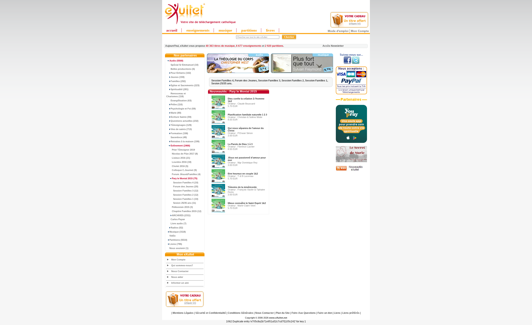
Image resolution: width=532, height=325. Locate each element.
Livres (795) (175, 244)
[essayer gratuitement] (349, 27)
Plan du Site (283, 313)
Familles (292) (178, 81)
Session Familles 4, (223, 80)
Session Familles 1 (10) (185, 199)
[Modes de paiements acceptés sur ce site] (351, 93)
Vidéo (172, 235)
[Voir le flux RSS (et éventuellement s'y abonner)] (351, 170)
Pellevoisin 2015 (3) (182, 207)
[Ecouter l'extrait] (238, 72)
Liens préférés (351, 313)
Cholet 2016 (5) (180, 166)
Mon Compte (360, 31)
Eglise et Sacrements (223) (185, 85)
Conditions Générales (240, 313)
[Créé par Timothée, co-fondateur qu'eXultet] (351, 142)
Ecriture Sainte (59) (181, 117)
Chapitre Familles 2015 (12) (186, 211)
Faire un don (325, 313)
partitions (249, 30)
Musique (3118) (177, 232)
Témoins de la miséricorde (242, 187)
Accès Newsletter (333, 45)
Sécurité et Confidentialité (210, 313)
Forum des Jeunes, (246, 80)
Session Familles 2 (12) (185, 195)
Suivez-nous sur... (351, 54)
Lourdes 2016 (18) (181, 162)
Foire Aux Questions (304, 313)
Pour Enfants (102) (181, 73)
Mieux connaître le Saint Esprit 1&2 (247, 203)
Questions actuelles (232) (184, 121)
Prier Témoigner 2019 (183, 149)
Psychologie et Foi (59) (183, 108)
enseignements (197, 30)
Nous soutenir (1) (178, 248)
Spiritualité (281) (179, 89)
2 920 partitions (274, 45)
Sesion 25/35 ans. (221, 83)
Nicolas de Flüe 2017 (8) (185, 153)
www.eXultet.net (278, 317)
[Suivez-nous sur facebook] (347, 63)
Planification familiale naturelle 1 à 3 (247, 114)
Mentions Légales (183, 313)
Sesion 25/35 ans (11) (184, 203)
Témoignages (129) (181, 125)
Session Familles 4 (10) (185, 182)
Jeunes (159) (178, 77)
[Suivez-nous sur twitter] (356, 63)
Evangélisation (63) (181, 100)
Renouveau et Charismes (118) (176, 95)
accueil (171, 30)
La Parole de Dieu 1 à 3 (240, 144)
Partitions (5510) (178, 240)
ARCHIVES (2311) (181, 215)
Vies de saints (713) (181, 129)
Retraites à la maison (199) (185, 141)
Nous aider (177, 277)
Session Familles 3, (270, 80)
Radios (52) (177, 227)
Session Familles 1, (316, 80)
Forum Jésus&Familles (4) (186, 174)
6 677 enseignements (248, 45)
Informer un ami (180, 283)
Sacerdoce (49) (179, 137)
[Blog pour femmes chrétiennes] (351, 161)
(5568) (176, 60)
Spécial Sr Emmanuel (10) (184, 65)
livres (270, 30)
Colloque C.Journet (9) (184, 170)
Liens (337, 313)
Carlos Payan (178, 219)
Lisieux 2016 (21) (181, 158)
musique (225, 30)
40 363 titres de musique (220, 45)
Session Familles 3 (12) (185, 190)
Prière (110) (177, 104)
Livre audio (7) (178, 223)
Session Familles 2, (293, 80)
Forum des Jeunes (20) (185, 186)
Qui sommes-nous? (182, 265)
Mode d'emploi (338, 31)
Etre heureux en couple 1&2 (243, 173)
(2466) (180, 145)
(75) (184, 178)
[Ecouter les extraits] (302, 72)
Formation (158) (179, 133)
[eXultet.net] (200, 24)
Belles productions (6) (183, 69)
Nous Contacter (179, 271)
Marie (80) (176, 113)
